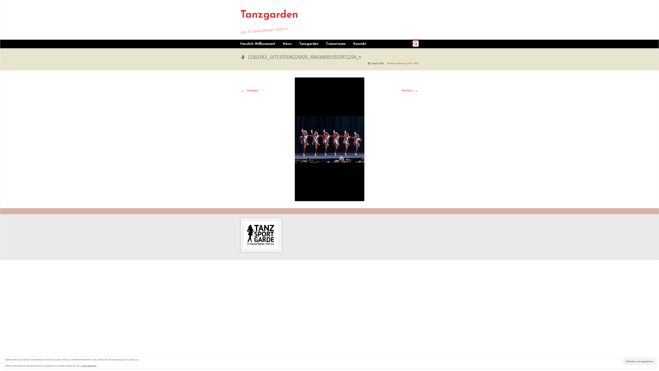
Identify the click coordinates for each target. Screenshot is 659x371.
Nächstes (410, 90)
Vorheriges (249, 90)
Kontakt (359, 44)
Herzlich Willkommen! (257, 44)
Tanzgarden (308, 44)
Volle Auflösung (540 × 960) (404, 63)
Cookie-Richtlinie (88, 365)
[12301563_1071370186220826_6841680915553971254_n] (330, 139)
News (287, 44)
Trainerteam (336, 44)
